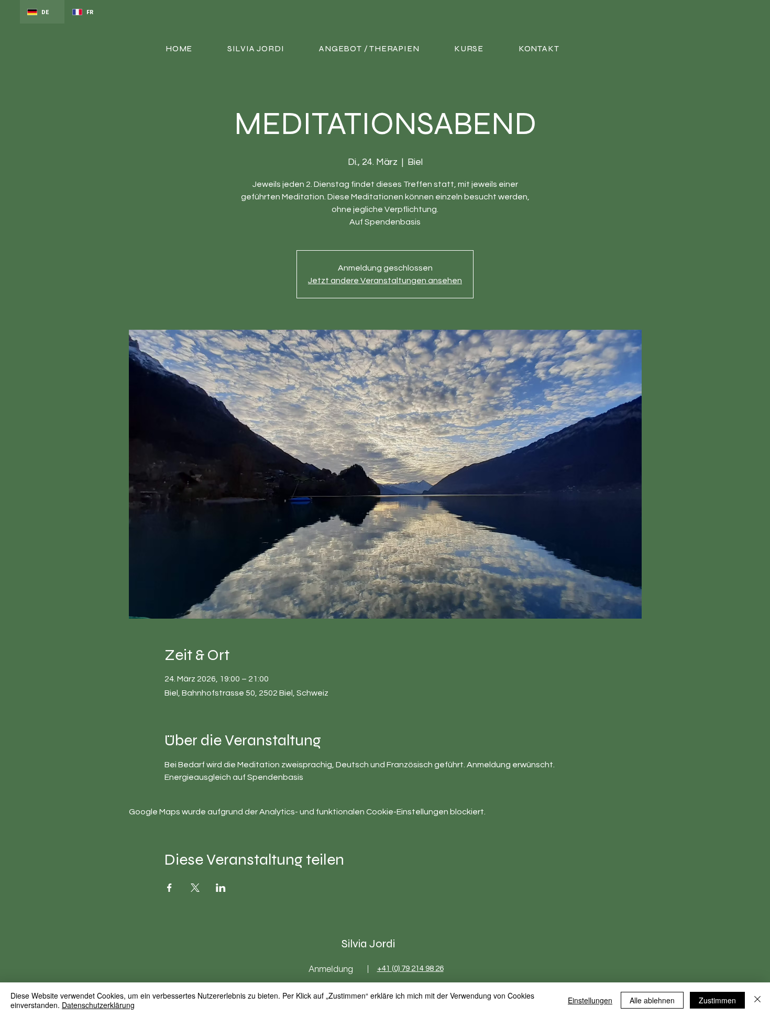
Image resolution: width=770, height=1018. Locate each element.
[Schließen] (757, 1000)
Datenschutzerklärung (98, 1005)
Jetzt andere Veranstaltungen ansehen (385, 280)
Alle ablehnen (652, 1000)
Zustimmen (717, 1000)
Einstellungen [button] (590, 1000)
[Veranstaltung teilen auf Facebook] (169, 887)
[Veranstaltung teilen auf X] (195, 887)
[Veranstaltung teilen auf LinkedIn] (221, 887)
